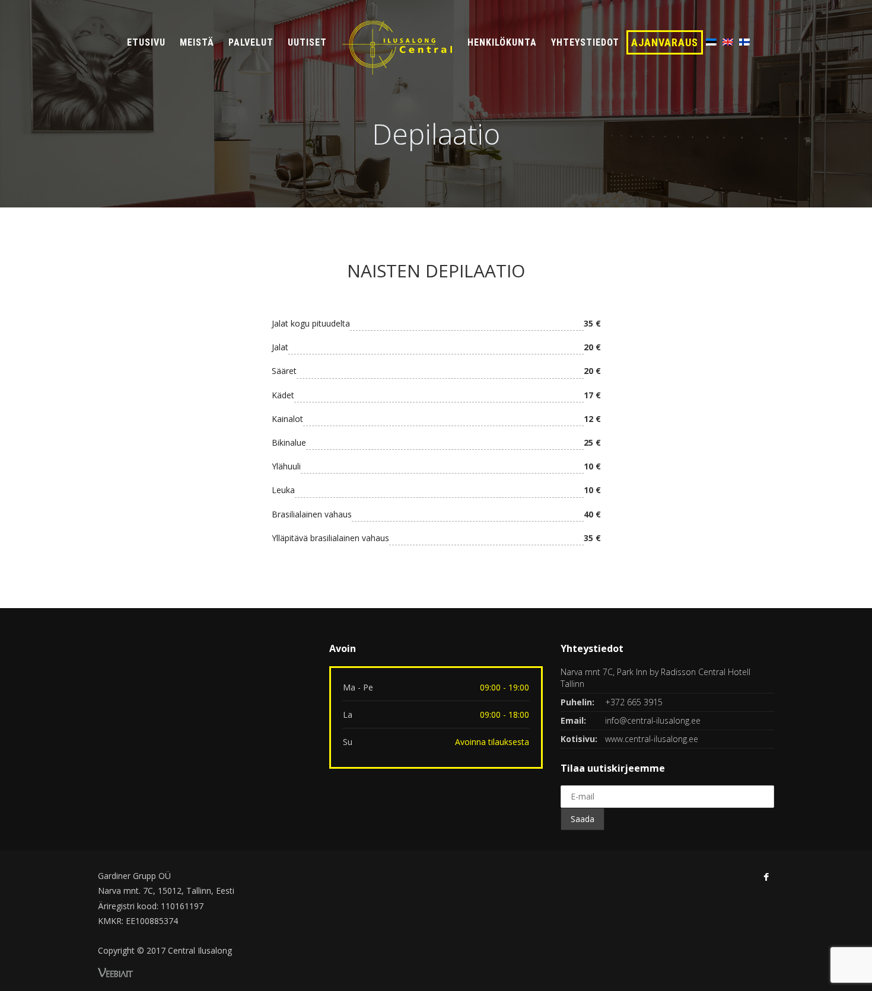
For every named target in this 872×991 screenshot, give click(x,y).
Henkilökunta (502, 42)
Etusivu (146, 42)
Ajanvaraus (664, 42)
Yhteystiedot (585, 42)
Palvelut (250, 42)
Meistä (197, 42)
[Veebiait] (115, 971)
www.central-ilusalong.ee (651, 738)
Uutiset (307, 42)
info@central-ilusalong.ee (653, 720)
